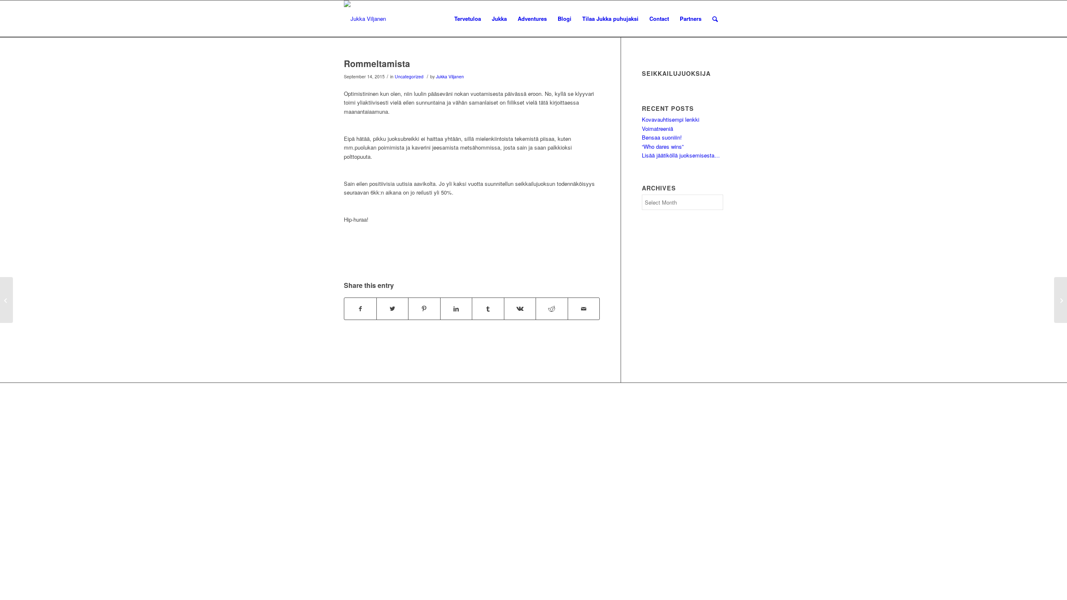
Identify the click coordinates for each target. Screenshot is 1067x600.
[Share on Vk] (520, 309)
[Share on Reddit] (552, 309)
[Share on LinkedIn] (456, 309)
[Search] (715, 18)
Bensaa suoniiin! (662, 137)
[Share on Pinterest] (424, 309)
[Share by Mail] (584, 309)
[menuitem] (467, 18)
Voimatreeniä (657, 128)
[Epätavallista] (6, 300)
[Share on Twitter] (392, 309)
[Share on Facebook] (360, 309)
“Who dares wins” (663, 146)
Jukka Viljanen (450, 76)
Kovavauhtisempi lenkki (670, 119)
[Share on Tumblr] (488, 309)
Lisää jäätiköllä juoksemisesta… (681, 155)
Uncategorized (409, 76)
